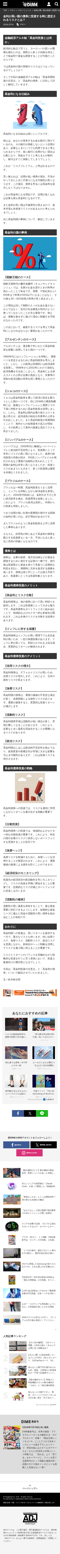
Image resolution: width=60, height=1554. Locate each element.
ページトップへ (30, 1488)
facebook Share (18, 1113)
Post (30, 1113)
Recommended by (35, 1099)
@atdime (17, 1145)
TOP (5, 10)
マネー (12, 10)
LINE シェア (42, 1113)
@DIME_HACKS (46, 1145)
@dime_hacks (31, 1153)
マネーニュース (24, 10)
